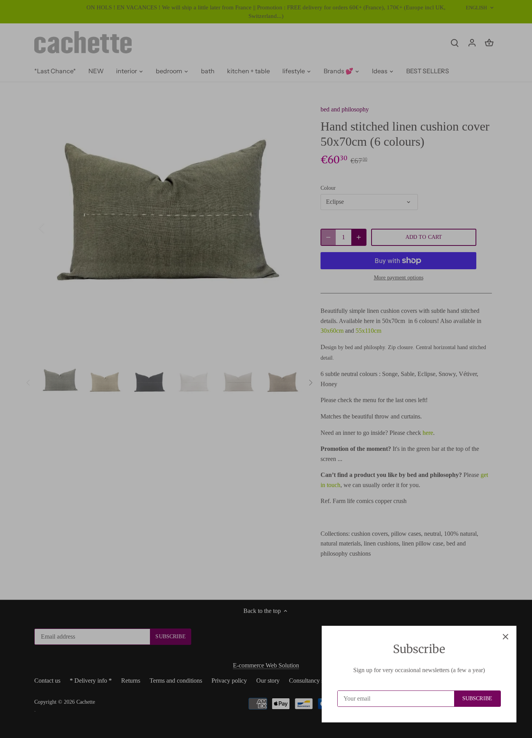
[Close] (505, 636)
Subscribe (477, 698)
